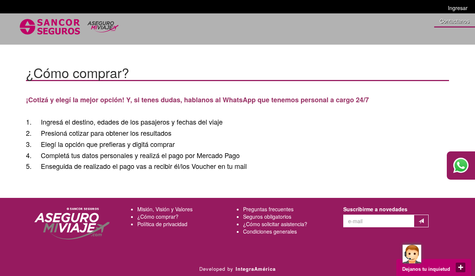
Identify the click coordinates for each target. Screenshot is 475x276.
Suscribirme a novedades (375, 209)
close (460, 267)
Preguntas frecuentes (268, 209)
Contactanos (454, 21)
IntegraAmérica (256, 268)
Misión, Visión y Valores (165, 209)
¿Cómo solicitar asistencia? (275, 224)
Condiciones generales (270, 231)
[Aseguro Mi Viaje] (68, 26)
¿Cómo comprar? (157, 216)
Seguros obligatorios (267, 216)
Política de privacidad (162, 224)
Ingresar (458, 8)
